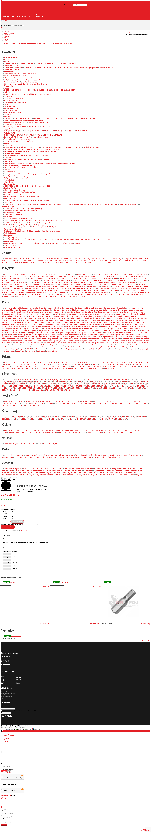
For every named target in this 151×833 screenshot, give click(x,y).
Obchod (10, 43)
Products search (68, 4)
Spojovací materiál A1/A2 (30, 43)
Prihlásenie (7, 9)
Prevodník (7, 34)
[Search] (64, 6)
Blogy (5, 40)
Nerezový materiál (18, 43)
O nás (5, 37)
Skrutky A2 (40, 43)
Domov (6, 43)
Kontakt (6, 39)
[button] (128, 32)
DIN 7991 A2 (53, 43)
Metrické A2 (46, 43)
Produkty (6, 31)
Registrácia (7, 11)
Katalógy (6, 36)
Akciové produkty (9, 33)
